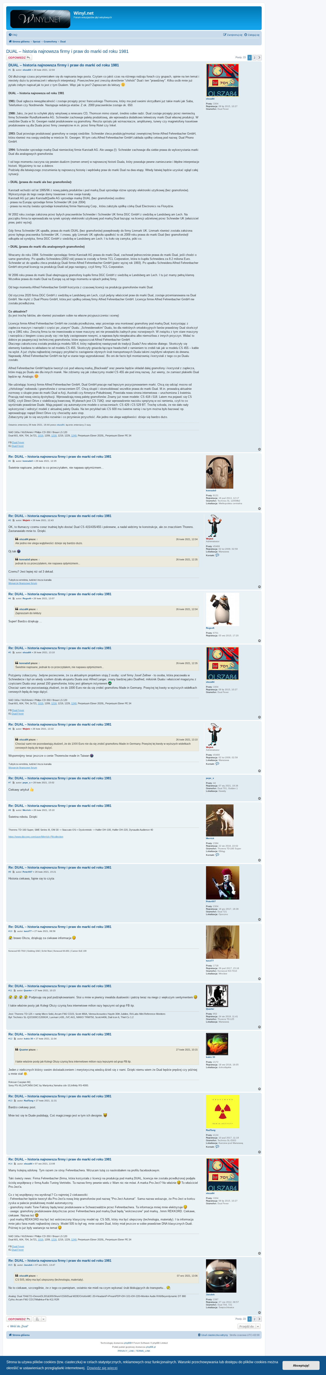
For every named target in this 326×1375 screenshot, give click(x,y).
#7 (9, 782)
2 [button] (254, 58)
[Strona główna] (40, 18)
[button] (259, 57)
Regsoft (210, 628)
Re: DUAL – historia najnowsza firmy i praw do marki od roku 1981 (59, 456)
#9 (9, 872)
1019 (40, 435)
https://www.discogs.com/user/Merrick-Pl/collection (35, 836)
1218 (54, 435)
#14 (10, 1163)
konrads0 (211, 490)
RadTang (210, 1130)
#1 (9, 70)
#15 (10, 1265)
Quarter (210, 1009)
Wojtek (209, 538)
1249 (74, 435)
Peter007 (211, 901)
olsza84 (210, 99)
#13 (10, 1100)
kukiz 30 (210, 1057)
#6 (9, 729)
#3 (9, 520)
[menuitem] (12, 35)
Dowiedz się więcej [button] (102, 1368)
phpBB (127, 1343)
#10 (10, 931)
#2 (9, 461)
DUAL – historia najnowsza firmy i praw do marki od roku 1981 (67, 51)
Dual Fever (18, 442)
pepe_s (210, 778)
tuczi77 (210, 960)
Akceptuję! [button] (301, 1365)
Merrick (210, 838)
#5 (9, 652)
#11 (10, 990)
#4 (9, 598)
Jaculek (210, 1294)
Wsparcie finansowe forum (22, 583)
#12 (10, 1038)
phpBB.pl (151, 1347)
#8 (9, 810)
